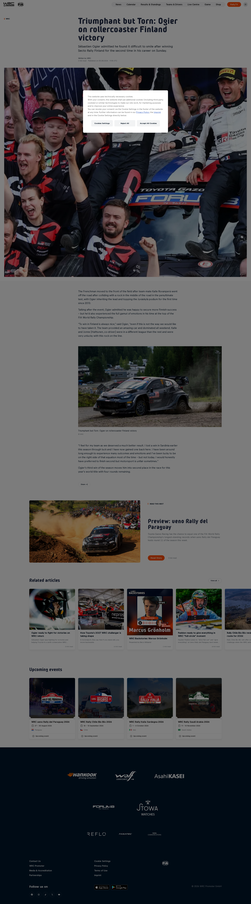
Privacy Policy (142, 112)
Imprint (157, 112)
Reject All (125, 123)
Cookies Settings (102, 123)
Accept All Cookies (148, 123)
